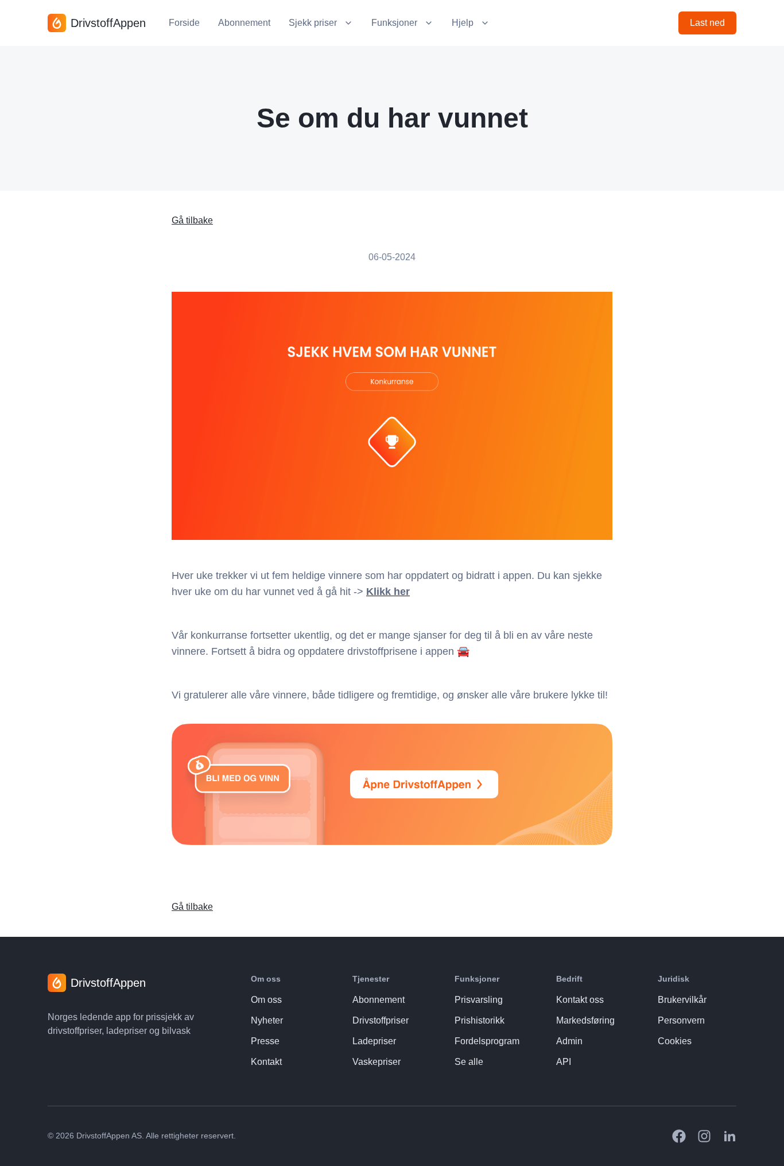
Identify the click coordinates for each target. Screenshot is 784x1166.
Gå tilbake (192, 220)
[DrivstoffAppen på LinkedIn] (729, 1136)
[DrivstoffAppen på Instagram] (704, 1136)
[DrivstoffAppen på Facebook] (679, 1136)
